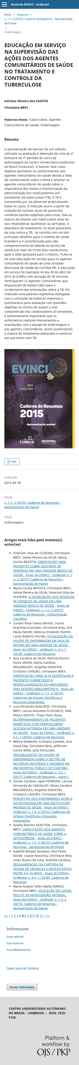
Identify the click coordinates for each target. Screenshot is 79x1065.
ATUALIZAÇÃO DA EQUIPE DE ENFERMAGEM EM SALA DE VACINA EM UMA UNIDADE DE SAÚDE (43, 640)
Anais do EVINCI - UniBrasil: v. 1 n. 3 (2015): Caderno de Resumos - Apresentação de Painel (42, 579)
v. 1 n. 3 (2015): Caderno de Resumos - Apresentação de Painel (38, 21)
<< (6, 916)
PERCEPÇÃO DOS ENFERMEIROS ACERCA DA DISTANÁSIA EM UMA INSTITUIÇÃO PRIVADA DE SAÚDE (42, 803)
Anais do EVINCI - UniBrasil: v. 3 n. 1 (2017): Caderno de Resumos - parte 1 (41, 774)
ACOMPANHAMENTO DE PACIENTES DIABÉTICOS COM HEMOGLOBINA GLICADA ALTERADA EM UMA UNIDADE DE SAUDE (41, 726)
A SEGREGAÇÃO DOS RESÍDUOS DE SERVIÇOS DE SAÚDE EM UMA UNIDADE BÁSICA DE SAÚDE (44, 601)
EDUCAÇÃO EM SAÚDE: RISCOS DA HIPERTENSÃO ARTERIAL (42, 893)
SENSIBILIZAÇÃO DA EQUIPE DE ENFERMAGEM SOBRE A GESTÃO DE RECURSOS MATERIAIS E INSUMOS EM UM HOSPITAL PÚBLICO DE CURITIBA (41, 761)
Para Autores (15, 943)
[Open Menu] (4, 4)
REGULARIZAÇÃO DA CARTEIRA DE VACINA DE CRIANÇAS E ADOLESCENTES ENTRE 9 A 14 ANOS (42, 868)
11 (41, 916)
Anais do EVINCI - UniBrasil (30, 4)
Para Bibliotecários (19, 950)
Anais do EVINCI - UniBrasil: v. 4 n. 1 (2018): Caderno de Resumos (39, 651)
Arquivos (23, 14)
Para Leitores (15, 937)
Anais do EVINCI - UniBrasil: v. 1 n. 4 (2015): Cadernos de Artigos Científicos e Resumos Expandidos (43, 695)
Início (7, 14)
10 (37, 916)
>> (48, 916)
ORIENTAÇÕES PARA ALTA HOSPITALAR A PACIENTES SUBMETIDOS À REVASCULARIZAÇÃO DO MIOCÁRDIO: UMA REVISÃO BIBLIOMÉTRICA (43, 682)
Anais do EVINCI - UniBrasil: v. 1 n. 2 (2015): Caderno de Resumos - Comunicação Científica (41, 612)
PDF (13, 462)
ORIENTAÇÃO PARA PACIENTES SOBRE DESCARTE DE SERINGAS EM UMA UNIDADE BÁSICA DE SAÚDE (43, 568)
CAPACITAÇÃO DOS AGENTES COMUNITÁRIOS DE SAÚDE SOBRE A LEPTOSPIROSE (39, 833)
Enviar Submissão (22, 987)
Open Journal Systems (23, 968)
